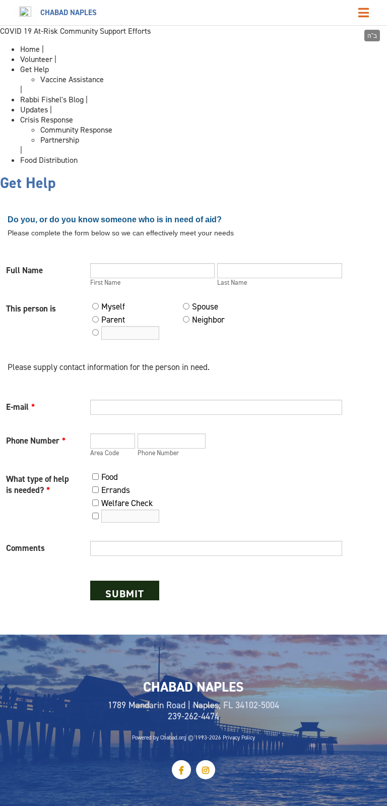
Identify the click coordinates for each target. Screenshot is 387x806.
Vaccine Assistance (72, 79)
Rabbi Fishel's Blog (52, 99)
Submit (124, 593)
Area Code (104, 453)
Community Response (76, 130)
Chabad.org (173, 737)
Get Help (34, 69)
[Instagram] (205, 769)
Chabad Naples (68, 12)
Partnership (59, 140)
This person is (31, 308)
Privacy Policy (239, 737)
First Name (105, 282)
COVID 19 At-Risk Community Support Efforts (75, 31)
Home (30, 49)
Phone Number (36, 440)
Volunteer (36, 59)
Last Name (232, 282)
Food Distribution (49, 160)
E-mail (20, 406)
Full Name (24, 270)
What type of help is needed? (37, 484)
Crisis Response (46, 119)
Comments (25, 547)
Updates (34, 109)
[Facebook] (181, 769)
